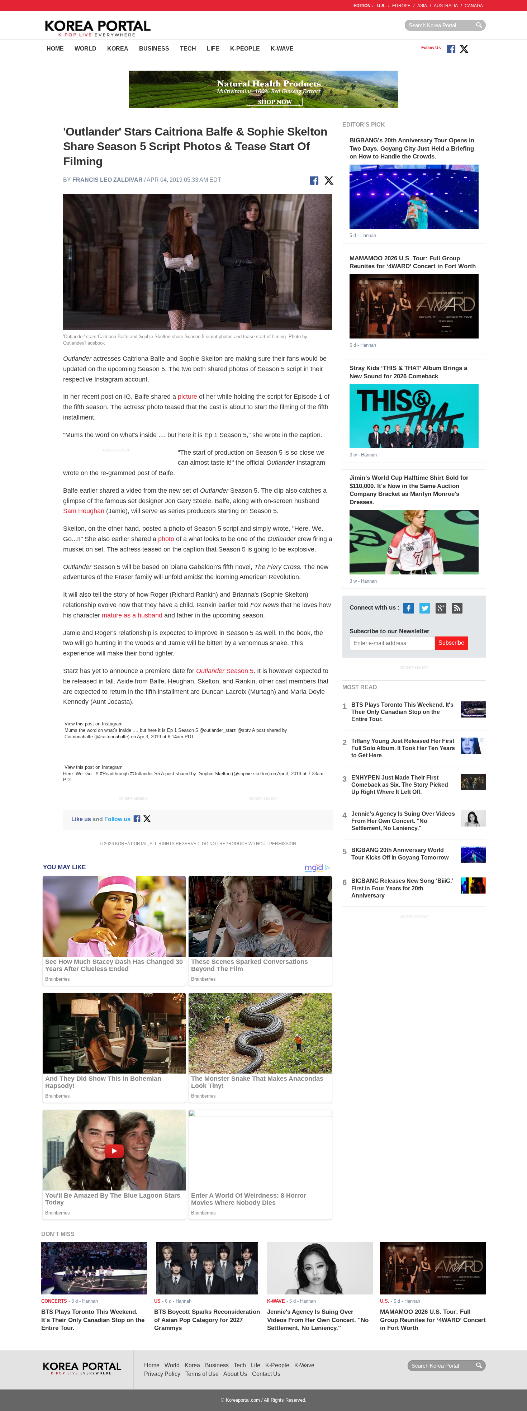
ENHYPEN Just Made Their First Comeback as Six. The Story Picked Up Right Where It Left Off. (399, 785)
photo (166, 539)
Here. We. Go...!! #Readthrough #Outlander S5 (111, 773)
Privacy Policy (162, 1374)
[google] (441, 608)
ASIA (422, 5)
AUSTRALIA (446, 5)
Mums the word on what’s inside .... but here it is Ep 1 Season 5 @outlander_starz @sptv (158, 730)
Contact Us (266, 1374)
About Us (235, 1374)
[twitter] (425, 608)
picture (187, 396)
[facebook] (409, 608)
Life (213, 49)
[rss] (457, 608)
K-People (245, 49)
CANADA (474, 5)
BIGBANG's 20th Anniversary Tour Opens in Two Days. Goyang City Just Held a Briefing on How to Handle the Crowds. (412, 148)
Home (55, 49)
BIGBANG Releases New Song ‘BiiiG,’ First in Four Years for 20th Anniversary (402, 888)
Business (154, 49)
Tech (188, 49)
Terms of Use (202, 1374)
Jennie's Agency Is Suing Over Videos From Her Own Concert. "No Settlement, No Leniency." (403, 821)
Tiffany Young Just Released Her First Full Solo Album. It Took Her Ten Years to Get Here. (403, 748)
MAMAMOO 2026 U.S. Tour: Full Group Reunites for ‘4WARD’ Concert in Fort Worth (433, 1319)
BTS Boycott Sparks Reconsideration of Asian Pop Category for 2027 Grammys (207, 1319)
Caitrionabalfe (78, 736)
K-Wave (282, 49)
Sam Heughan (83, 511)
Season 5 (224, 670)
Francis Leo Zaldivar (107, 180)
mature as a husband (132, 615)
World (85, 49)
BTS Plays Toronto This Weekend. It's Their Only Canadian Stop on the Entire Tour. (402, 712)
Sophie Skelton (214, 773)
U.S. (381, 5)
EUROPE (401, 5)
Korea (117, 49)
